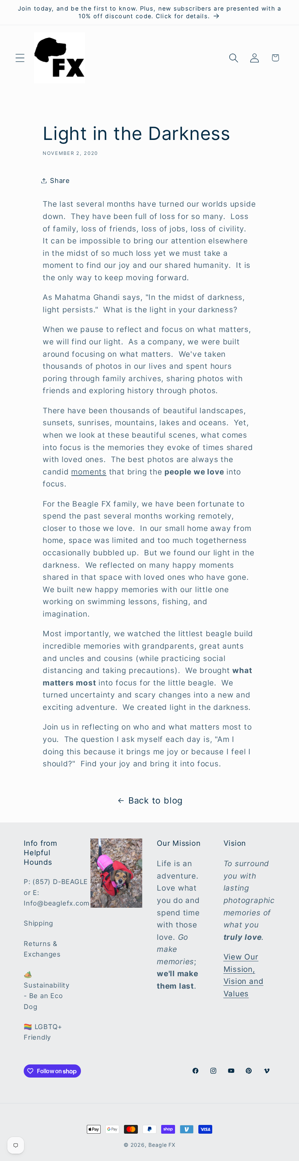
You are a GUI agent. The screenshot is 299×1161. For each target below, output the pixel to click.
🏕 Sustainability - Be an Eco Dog (47, 990)
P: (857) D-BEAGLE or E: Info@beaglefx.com (57, 892)
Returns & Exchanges (42, 948)
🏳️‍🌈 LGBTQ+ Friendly (43, 1032)
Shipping (38, 923)
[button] (19, 57)
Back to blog (155, 800)
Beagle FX (161, 1145)
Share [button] (60, 180)
